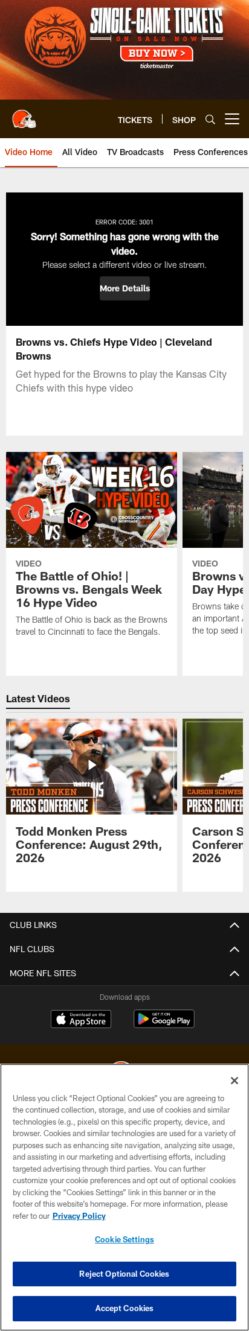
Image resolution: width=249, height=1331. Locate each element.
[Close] (234, 1080)
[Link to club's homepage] (24, 114)
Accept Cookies (124, 1308)
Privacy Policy (79, 1216)
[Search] (210, 119)
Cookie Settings (124, 1239)
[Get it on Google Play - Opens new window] (164, 1025)
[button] (125, 288)
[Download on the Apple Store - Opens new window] (81, 1020)
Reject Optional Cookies (124, 1274)
